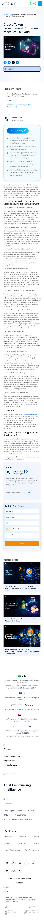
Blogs (12, 15)
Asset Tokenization (12, 850)
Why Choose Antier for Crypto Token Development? (19, 106)
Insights (8, 843)
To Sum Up (10, 100)
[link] (29, 493)
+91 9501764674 (20, 815)
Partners (22, 836)
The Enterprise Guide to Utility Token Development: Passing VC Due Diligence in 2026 (20, 588)
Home (6, 15)
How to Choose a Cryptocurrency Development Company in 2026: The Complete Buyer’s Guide (22, 651)
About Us (8, 836)
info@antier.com (10, 765)
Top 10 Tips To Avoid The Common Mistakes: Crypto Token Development (23, 95)
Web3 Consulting (32, 850)
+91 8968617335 (22, 811)
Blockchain (22, 843)
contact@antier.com (12, 756)
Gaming (36, 843)
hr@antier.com (9, 761)
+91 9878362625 (25, 819)
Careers (36, 836)
